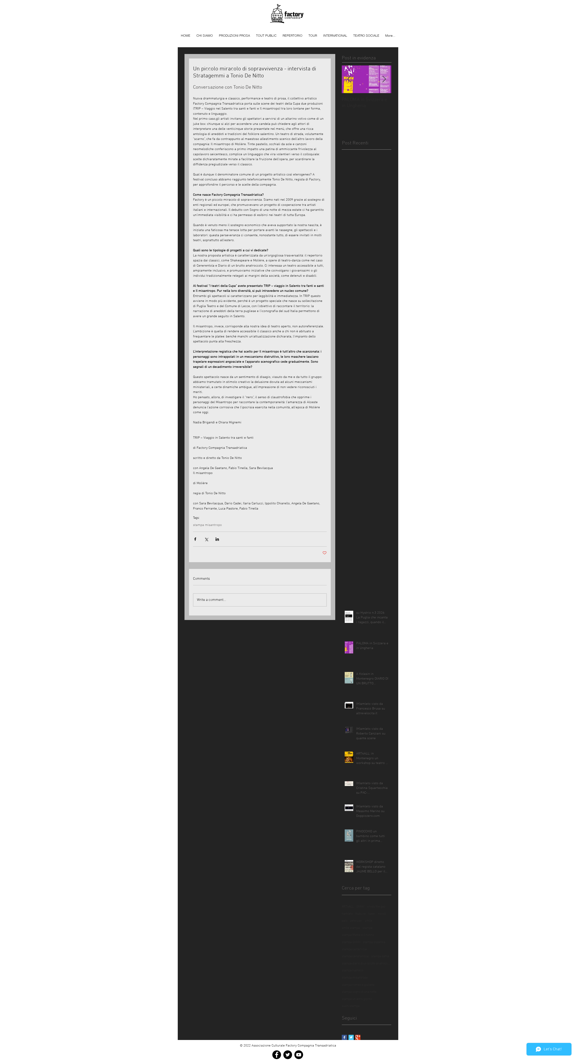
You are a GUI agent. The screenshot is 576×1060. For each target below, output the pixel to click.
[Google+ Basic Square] (357, 1037)
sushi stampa (351, 1006)
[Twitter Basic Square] (351, 1037)
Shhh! (360, 907)
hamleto (347, 914)
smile (368, 921)
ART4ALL (348, 907)
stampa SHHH (351, 942)
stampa (367, 928)
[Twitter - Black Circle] (287, 1054)
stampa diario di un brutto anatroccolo (366, 964)
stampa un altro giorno (357, 999)
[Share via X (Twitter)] (206, 539)
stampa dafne (380, 956)
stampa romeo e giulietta (358, 985)
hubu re (361, 914)
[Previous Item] (349, 79)
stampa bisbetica (374, 942)
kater (371, 914)
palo (344, 921)
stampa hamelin (352, 970)
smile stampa (351, 928)
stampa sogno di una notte (359, 992)
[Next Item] (384, 79)
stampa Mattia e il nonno (358, 935)
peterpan (356, 921)
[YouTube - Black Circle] (298, 1054)
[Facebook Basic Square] (344, 1037)
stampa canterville (354, 949)
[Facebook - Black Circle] (276, 1054)
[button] (234, 35)
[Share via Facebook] (195, 539)
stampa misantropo (207, 525)
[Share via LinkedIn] (217, 539)
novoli (382, 914)
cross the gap (376, 907)
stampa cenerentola (355, 956)
